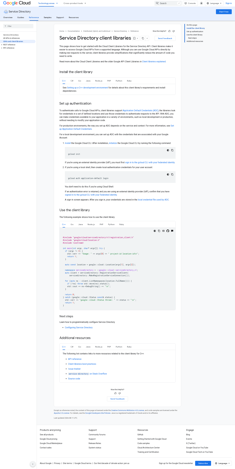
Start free (223, 11)
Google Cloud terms (83, 463)
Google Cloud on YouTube (197, 448)
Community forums (97, 435)
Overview (7, 17)
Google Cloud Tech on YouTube (199, 452)
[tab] (64, 81)
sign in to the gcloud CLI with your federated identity (150, 162)
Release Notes (95, 443)
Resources (74, 17)
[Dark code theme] (168, 150)
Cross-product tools (73, 3)
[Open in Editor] (163, 231)
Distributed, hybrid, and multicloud (96, 31)
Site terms (67, 463)
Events (189, 439)
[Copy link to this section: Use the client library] (92, 210)
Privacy (57, 463)
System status (95, 448)
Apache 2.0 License (61, 413)
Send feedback (165, 38)
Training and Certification (148, 452)
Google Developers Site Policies (97, 413)
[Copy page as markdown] (142, 38)
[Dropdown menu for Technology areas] (58, 3)
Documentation (74, 31)
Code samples (143, 443)
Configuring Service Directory (79, 327)
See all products (47, 435)
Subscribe (203, 463)
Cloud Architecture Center (148, 448)
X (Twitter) (190, 443)
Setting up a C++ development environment (87, 87)
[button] (17, 44)
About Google (46, 463)
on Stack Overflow (88, 373)
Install (68, 143)
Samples (48, 17)
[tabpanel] (117, 89)
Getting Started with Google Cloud (151, 439)
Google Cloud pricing (48, 439)
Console (192, 3)
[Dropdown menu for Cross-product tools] (86, 3)
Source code (74, 378)
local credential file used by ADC (153, 199)
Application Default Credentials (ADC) (140, 110)
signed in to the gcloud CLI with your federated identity (91, 195)
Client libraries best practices (82, 364)
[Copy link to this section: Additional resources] (93, 338)
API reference (74, 359)
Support (60, 17)
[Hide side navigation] (32, 464)
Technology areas (46, 3)
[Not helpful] (173, 31)
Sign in (229, 3)
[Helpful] (169, 31)
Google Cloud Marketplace (51, 443)
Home (61, 31)
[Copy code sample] (172, 150)
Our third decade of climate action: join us (111, 463)
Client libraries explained (154, 61)
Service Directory (20, 11)
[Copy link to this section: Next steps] (76, 316)
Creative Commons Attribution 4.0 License (127, 410)
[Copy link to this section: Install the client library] (95, 72)
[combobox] (168, 3)
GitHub (140, 435)
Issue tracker (74, 369)
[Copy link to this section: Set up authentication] (94, 103)
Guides (20, 17)
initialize (113, 143)
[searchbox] (18, 26)
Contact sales (46, 448)
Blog (188, 435)
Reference (34, 17)
